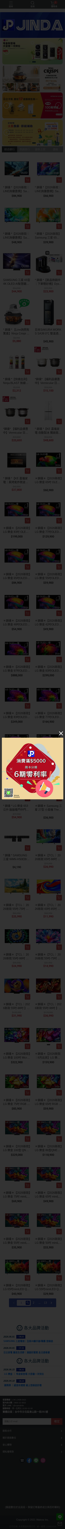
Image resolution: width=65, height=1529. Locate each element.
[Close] (61, 733)
